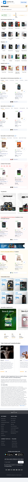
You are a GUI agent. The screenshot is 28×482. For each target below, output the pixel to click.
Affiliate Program (4, 431)
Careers (2, 429)
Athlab (2, 428)
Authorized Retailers (14, 428)
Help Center (3, 418)
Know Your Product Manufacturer (14, 432)
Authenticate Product (5, 422)
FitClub (2, 433)
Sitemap (12, 424)
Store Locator (13, 429)
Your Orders (13, 420)
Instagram (3, 441)
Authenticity (3, 420)
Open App (23, 2)
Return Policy (14, 444)
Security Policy (14, 446)
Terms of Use (14, 441)
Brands (2, 426)
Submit (20, 462)
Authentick (3, 435)
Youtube (2, 443)
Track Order (13, 422)
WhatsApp (3, 444)
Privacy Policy (14, 443)
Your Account (13, 418)
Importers (3, 424)
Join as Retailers (14, 426)
